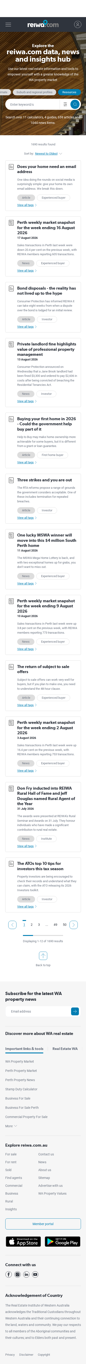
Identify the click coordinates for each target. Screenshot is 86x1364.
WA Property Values (52, 1193)
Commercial (13, 1185)
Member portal (43, 1224)
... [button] (46, 924)
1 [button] (24, 924)
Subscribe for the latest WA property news (33, 996)
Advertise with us (50, 1185)
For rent (11, 1162)
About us (44, 1170)
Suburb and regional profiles (35, 92)
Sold (8, 1170)
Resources (69, 92)
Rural (9, 1201)
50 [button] (65, 924)
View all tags (25, 205)
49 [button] (55, 924)
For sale (11, 1154)
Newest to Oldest (46, 153)
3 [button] (39, 924)
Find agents (13, 1178)
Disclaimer (26, 1354)
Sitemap (44, 1178)
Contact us (46, 1154)
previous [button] (12, 925)
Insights (11, 1209)
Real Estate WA (65, 1048)
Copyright (44, 1354)
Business (11, 1193)
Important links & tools (24, 1048)
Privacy (10, 1354)
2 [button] (32, 924)
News (42, 1162)
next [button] (73, 925)
